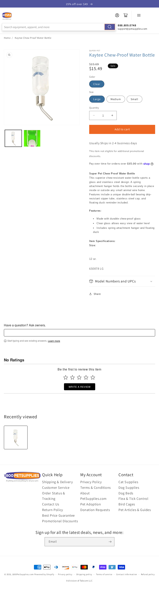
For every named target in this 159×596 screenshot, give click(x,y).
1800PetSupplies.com (23, 574)
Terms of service (104, 574)
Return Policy (52, 510)
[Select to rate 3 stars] (79, 377)
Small (134, 99)
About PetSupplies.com (93, 496)
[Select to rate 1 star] (66, 377)
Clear (96, 84)
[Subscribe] (110, 541)
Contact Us (50, 504)
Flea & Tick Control (133, 498)
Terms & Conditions (95, 487)
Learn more (54, 340)
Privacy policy (65, 574)
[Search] (110, 27)
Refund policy (148, 574)
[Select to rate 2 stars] (72, 377)
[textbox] (79, 332)
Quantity (94, 107)
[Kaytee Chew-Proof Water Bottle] (15, 437)
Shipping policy (84, 574)
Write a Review (80, 386)
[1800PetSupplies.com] (7, 16)
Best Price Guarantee (58, 515)
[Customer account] (117, 15)
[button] (122, 281)
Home (7, 37)
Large (97, 99)
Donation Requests (95, 510)
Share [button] (97, 294)
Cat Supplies (128, 482)
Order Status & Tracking (53, 496)
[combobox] (59, 27)
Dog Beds (125, 493)
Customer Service (56, 487)
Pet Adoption (90, 504)
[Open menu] (139, 15)
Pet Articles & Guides (134, 510)
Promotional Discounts (60, 521)
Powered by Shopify (44, 574)
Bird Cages (126, 504)
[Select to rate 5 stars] (93, 377)
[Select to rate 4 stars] (86, 377)
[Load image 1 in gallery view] (13, 138)
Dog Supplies (128, 487)
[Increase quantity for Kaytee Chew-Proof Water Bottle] (112, 115)
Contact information (126, 574)
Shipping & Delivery (57, 482)
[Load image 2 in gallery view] (32, 138)
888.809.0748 (127, 25)
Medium (116, 99)
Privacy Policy (91, 482)
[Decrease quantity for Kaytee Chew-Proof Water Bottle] (93, 115)
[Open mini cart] (125, 15)
